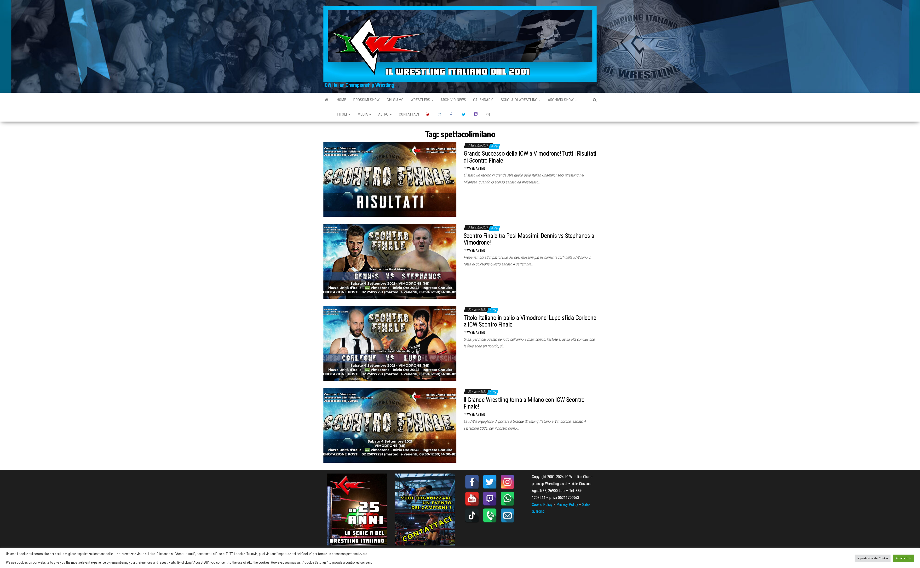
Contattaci (409, 114)
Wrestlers (421, 100)
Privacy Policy (567, 504)
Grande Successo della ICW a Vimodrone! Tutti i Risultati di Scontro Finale (530, 157)
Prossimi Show (366, 100)
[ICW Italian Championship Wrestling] (326, 100)
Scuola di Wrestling (519, 100)
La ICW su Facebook (452, 114)
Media (363, 114)
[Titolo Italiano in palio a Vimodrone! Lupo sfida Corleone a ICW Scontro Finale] (389, 343)
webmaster (476, 168)
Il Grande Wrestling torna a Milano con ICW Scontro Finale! (524, 403)
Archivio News (453, 100)
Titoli (342, 114)
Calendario (483, 100)
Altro (383, 114)
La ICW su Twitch (476, 114)
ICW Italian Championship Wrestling (358, 85)
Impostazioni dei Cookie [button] (872, 558)
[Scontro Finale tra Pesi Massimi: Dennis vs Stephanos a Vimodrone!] (389, 261)
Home (341, 100)
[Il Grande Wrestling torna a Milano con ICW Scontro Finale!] (389, 425)
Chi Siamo (395, 100)
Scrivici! (488, 114)
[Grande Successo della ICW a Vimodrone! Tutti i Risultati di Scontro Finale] (389, 179)
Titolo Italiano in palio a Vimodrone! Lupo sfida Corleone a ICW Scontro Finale (530, 321)
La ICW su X (464, 114)
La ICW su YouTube (428, 114)
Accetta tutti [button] (903, 558)
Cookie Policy (542, 504)
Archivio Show (561, 100)
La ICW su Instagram (440, 114)
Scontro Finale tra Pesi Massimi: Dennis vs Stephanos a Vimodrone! (529, 239)
